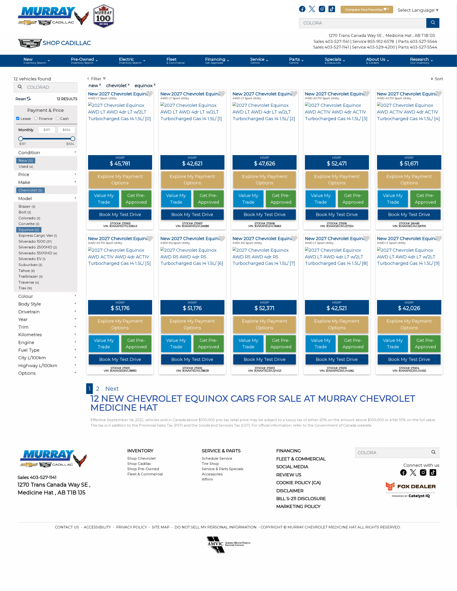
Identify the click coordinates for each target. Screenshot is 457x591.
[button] (37, 61)
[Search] (432, 23)
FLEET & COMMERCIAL (301, 459)
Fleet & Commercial (145, 474)
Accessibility (98, 527)
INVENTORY (140, 450)
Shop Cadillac (139, 464)
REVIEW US (288, 475)
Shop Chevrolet (141, 458)
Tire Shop (210, 464)
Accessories (212, 474)
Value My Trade (104, 199)
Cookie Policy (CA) (298, 482)
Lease (25, 119)
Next (112, 388)
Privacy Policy (132, 527)
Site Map (161, 527)
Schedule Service (217, 458)
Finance (46, 119)
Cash (64, 119)
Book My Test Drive (120, 214)
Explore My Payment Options (120, 180)
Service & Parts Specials (222, 469)
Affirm (207, 479)
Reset (21, 99)
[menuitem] (47, 160)
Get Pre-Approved (136, 199)
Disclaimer (289, 490)
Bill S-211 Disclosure (301, 498)
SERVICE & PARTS (221, 450)
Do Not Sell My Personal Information (216, 527)
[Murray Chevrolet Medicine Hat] (53, 16)
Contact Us (67, 527)
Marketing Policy (298, 506)
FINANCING (288, 450)
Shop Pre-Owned (143, 469)
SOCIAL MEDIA (292, 466)
